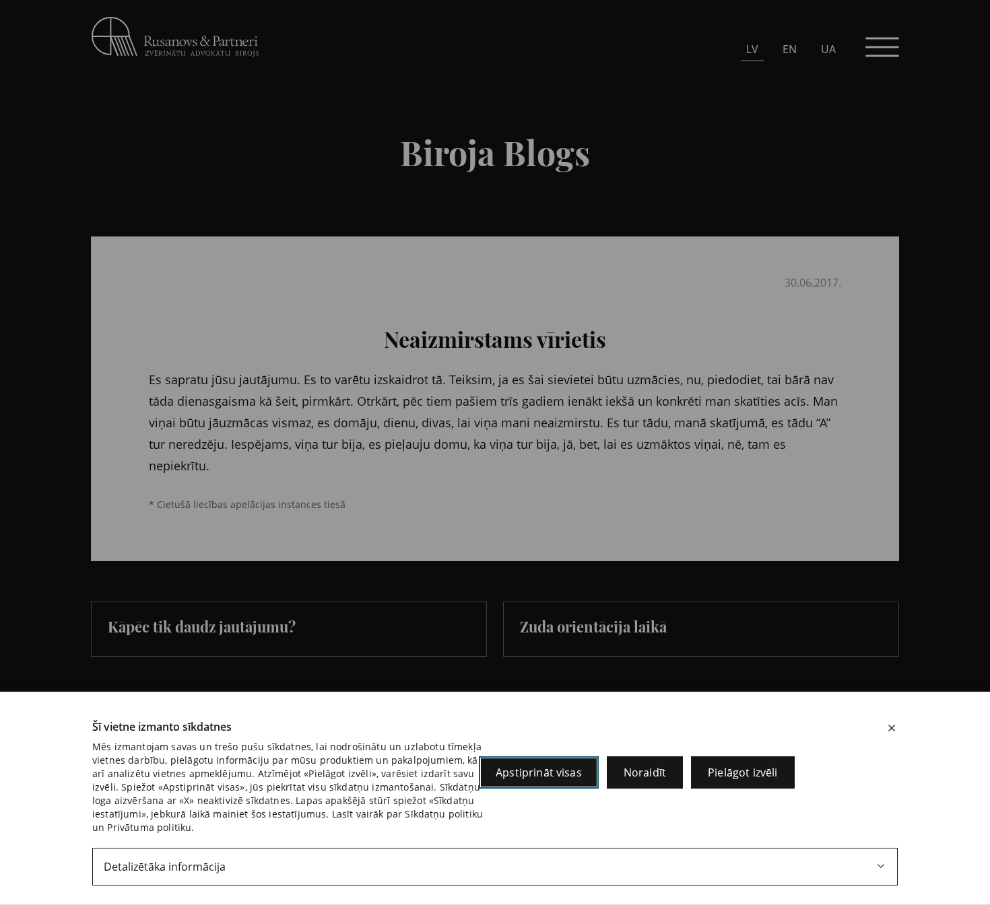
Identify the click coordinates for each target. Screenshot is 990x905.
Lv (752, 49)
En (790, 49)
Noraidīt (645, 772)
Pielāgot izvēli (742, 772)
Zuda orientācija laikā (593, 626)
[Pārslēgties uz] (293, 226)
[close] (892, 728)
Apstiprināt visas (539, 772)
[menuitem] (752, 49)
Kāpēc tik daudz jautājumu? (202, 626)
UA (828, 49)
